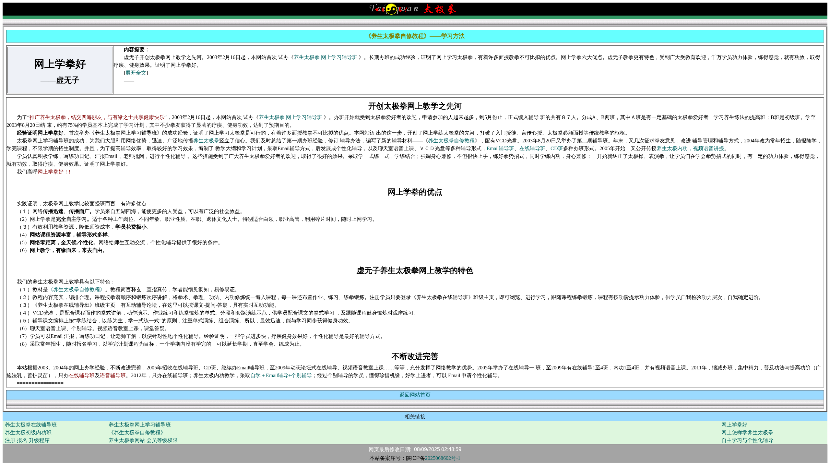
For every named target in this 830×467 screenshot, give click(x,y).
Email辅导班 (500, 148)
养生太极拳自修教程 (451, 140)
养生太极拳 (206, 140)
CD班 (557, 148)
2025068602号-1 (442, 458)
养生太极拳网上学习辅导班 (140, 424)
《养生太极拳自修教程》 (76, 289)
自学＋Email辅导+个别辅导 (281, 375)
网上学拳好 (734, 424)
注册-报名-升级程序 (27, 440)
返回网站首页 (415, 395)
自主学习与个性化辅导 (747, 440)
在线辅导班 (532, 148)
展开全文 (135, 73)
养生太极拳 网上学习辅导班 (326, 57)
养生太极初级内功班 (28, 432)
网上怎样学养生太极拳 (747, 432)
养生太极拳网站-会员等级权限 (143, 440)
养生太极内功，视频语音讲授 (690, 148)
